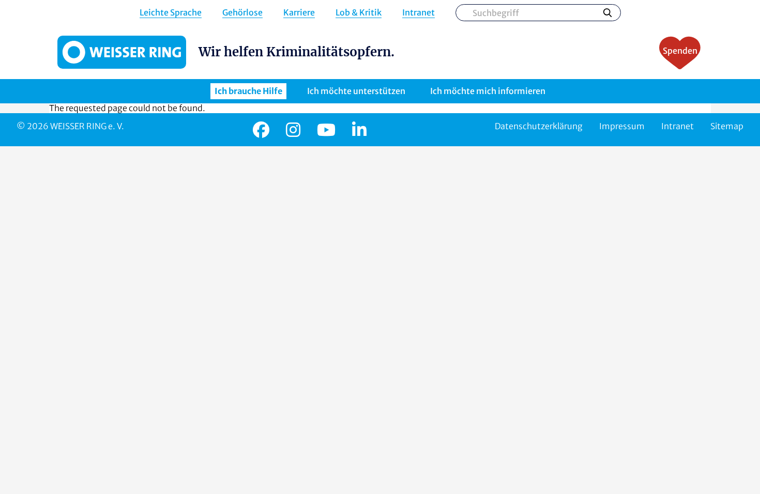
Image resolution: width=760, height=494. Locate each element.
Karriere (299, 13)
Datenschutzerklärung (539, 126)
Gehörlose (242, 13)
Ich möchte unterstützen (356, 91)
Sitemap (726, 126)
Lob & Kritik (359, 13)
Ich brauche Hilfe (248, 91)
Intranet (418, 13)
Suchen (607, 12)
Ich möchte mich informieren (487, 91)
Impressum (622, 126)
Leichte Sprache (171, 13)
